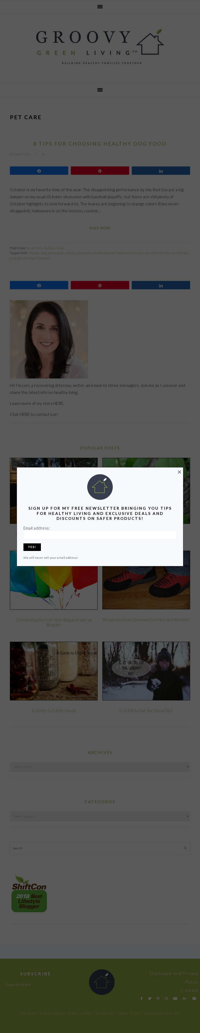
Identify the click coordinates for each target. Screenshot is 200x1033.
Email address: (36, 528)
